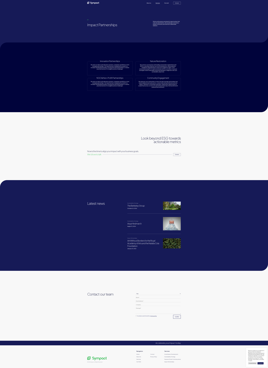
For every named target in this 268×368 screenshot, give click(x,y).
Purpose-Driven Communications (172, 359)
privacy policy (154, 315)
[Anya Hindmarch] (143, 223)
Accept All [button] (260, 363)
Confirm (177, 316)
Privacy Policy (153, 356)
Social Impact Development (171, 354)
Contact (152, 354)
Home (137, 354)
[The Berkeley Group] (143, 205)
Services (138, 359)
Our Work (138, 361)
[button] (177, 154)
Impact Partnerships (169, 361)
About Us (138, 356)
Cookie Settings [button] (252, 363)
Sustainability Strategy (169, 356)
